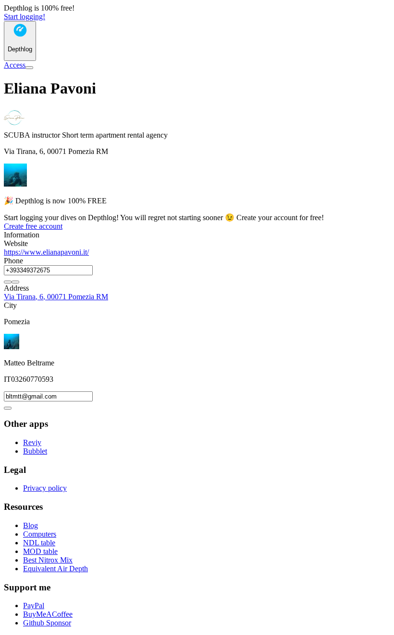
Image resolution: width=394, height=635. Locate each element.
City (10, 305)
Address (16, 288)
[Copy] (8, 282)
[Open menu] (29, 67)
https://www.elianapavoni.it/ (46, 252)
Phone (13, 261)
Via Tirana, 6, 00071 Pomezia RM (56, 297)
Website (16, 243)
